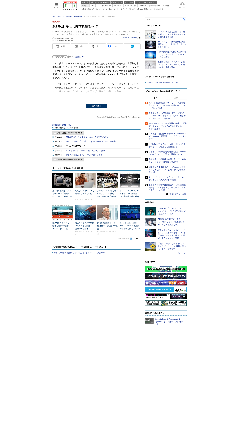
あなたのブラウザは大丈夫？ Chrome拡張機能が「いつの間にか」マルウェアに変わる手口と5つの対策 (167, 187)
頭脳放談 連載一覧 (61, 125)
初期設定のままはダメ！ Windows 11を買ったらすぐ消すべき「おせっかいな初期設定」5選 (167, 169)
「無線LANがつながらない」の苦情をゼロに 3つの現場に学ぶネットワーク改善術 (172, 246)
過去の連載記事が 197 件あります (69, 159)
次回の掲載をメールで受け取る (66, 128)
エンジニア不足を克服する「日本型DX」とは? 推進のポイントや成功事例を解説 (171, 34)
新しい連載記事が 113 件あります (69, 133)
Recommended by (124, 238)
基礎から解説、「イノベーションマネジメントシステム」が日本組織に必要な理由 (171, 64)
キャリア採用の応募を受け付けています (162, 82)
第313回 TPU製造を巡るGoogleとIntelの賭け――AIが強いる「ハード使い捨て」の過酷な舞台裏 (107, 196)
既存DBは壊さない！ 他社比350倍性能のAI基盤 (107, 226)
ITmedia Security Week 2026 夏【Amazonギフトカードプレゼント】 (169, 321)
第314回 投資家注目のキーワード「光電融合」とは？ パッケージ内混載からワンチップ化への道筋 (62, 196)
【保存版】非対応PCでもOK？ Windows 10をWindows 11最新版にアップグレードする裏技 (167, 136)
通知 (81, 46)
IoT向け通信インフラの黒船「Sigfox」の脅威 (85, 151)
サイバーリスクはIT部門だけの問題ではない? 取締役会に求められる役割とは (172, 44)
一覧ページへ (182, 253)
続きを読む (96, 106)
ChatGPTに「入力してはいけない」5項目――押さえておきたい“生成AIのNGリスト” (172, 211)
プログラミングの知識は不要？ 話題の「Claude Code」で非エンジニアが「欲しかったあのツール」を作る (167, 115)
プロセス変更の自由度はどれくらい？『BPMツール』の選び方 (79, 253)
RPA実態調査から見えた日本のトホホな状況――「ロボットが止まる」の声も (172, 54)
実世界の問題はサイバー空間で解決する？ (84, 155)
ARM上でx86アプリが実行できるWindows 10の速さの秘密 (90, 141)
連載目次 (79, 57)
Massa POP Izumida (130, 38)
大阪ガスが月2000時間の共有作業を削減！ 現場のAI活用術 (84, 226)
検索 (184, 19)
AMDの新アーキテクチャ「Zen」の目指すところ (87, 137)
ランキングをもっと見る (177, 194)
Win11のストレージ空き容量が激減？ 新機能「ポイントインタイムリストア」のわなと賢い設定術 (168, 126)
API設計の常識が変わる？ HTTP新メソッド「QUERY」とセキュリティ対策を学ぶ (171, 222)
